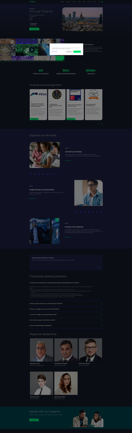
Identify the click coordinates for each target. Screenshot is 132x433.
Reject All (69, 51)
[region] (66, 49)
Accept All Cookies (77, 51)
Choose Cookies (54, 51)
